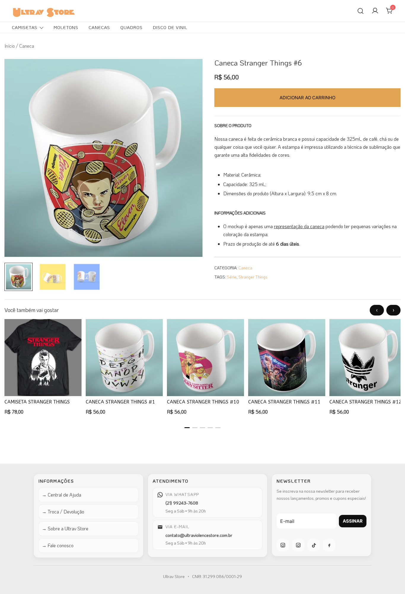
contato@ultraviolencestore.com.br (198, 535)
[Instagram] (283, 545)
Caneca (245, 267)
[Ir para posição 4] (210, 427)
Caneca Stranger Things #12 (365, 402)
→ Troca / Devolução (63, 511)
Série (232, 277)
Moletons (66, 27)
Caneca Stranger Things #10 (203, 402)
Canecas (99, 27)
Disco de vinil (170, 27)
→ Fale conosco (58, 545)
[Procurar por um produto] (360, 11)
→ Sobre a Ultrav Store (65, 528)
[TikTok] (313, 545)
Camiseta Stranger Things (37, 402)
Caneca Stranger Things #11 (284, 402)
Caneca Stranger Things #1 (120, 402)
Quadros (131, 27)
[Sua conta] (375, 11)
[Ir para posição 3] (202, 427)
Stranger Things (252, 277)
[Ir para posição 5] (218, 427)
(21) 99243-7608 (181, 503)
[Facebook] (329, 545)
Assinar (353, 521)
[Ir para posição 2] (194, 427)
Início (9, 46)
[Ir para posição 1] (187, 427)
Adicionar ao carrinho (307, 97)
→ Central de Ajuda (61, 494)
